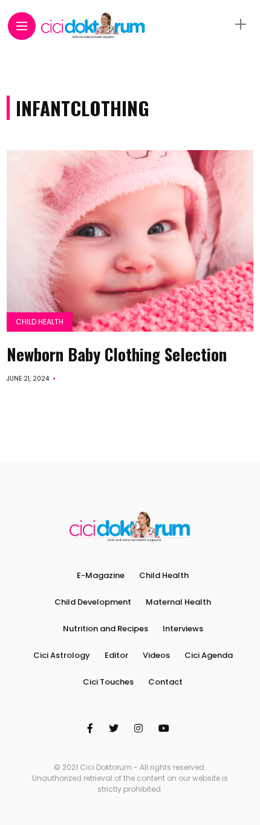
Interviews (183, 628)
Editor (116, 655)
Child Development (92, 602)
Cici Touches (108, 682)
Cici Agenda (208, 655)
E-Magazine (101, 575)
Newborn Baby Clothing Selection (117, 354)
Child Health (39, 322)
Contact (165, 682)
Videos (156, 655)
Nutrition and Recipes (105, 628)
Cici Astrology (61, 655)
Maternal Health (178, 602)
